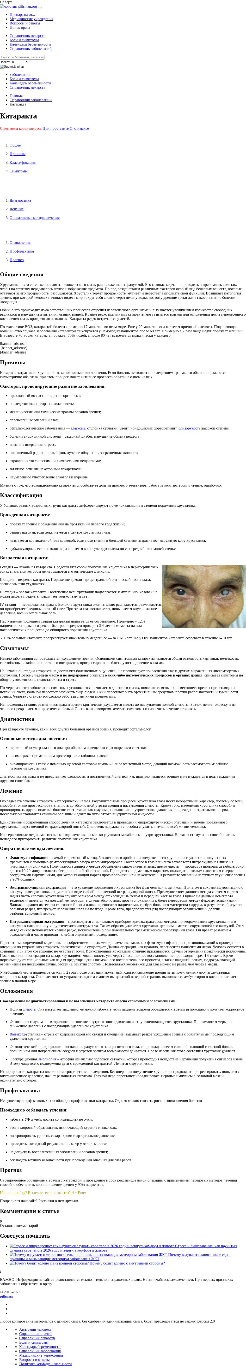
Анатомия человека (35, 1329)
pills (6, 1296)
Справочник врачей (35, 1334)
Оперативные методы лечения (35, 218)
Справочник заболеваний (31, 49)
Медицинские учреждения (31, 19)
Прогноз (17, 260)
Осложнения (20, 243)
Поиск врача (20, 27)
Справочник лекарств (27, 36)
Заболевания (20, 74)
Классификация (23, 162)
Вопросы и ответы (25, 23)
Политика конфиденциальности (45, 1364)
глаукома (78, 428)
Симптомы (19, 171)
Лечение (17, 209)
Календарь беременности (30, 44)
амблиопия (47, 1059)
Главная (16, 96)
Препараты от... (22, 14)
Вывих (15, 1034)
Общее (15, 145)
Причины (17, 154)
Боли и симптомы (24, 40)
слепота (29, 1009)
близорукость (189, 428)
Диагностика (20, 200)
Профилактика (22, 251)
